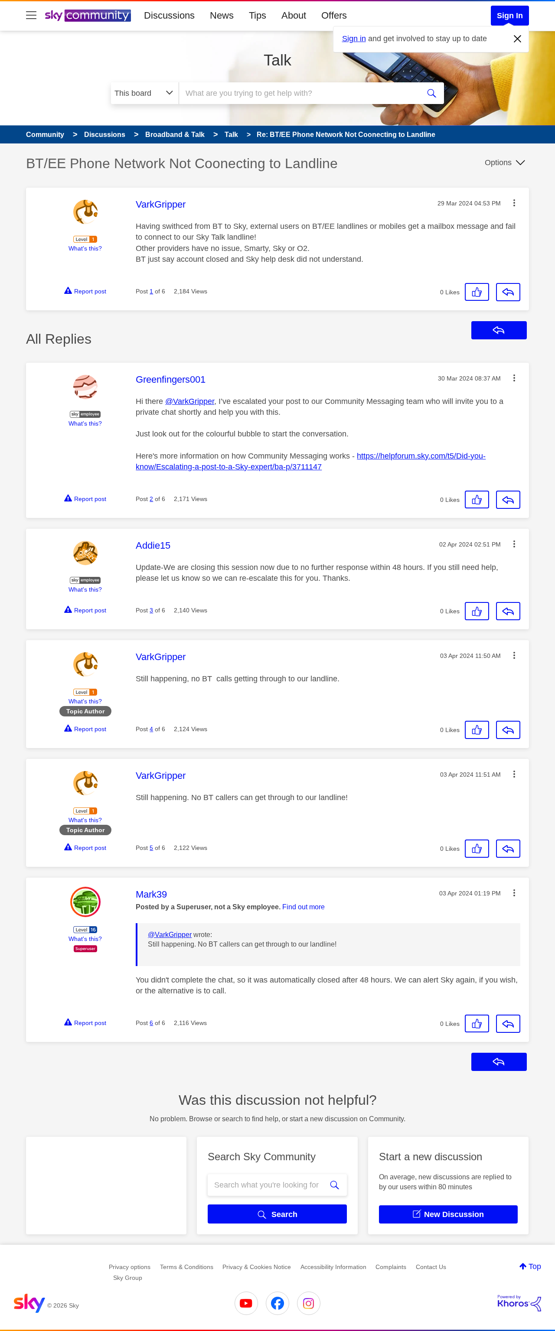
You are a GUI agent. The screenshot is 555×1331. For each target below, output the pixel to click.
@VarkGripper (189, 401)
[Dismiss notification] (518, 39)
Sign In (510, 15)
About (293, 15)
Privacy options (129, 1266)
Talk (277, 60)
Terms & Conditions (186, 1266)
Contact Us (431, 1266)
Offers (334, 15)
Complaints (390, 1266)
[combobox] (298, 93)
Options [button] (498, 162)
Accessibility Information (333, 1266)
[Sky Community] (88, 15)
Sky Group (127, 1277)
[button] (514, 203)
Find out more (303, 907)
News (222, 15)
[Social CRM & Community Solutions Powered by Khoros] (519, 1303)
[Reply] (508, 292)
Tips (257, 15)
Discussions (169, 15)
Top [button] (535, 1266)
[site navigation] (31, 15)
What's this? (85, 248)
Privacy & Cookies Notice (256, 1266)
